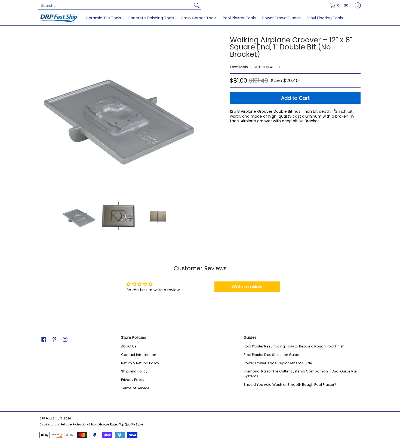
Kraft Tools (239, 67)
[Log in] (357, 5)
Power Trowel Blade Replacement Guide (278, 363)
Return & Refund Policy (140, 363)
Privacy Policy (132, 379)
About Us (128, 346)
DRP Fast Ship (49, 418)
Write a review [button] (247, 287)
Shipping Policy (134, 371)
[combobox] (115, 5)
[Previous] (43, 115)
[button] (44, 339)
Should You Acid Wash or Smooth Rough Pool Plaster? (290, 384)
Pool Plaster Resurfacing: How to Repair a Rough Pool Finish (294, 346)
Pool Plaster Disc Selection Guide (271, 354)
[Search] (196, 5)
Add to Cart (295, 98)
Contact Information (138, 354)
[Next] (193, 115)
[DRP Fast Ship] (58, 18)
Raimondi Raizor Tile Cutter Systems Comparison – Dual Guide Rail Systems (301, 373)
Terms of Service (135, 388)
